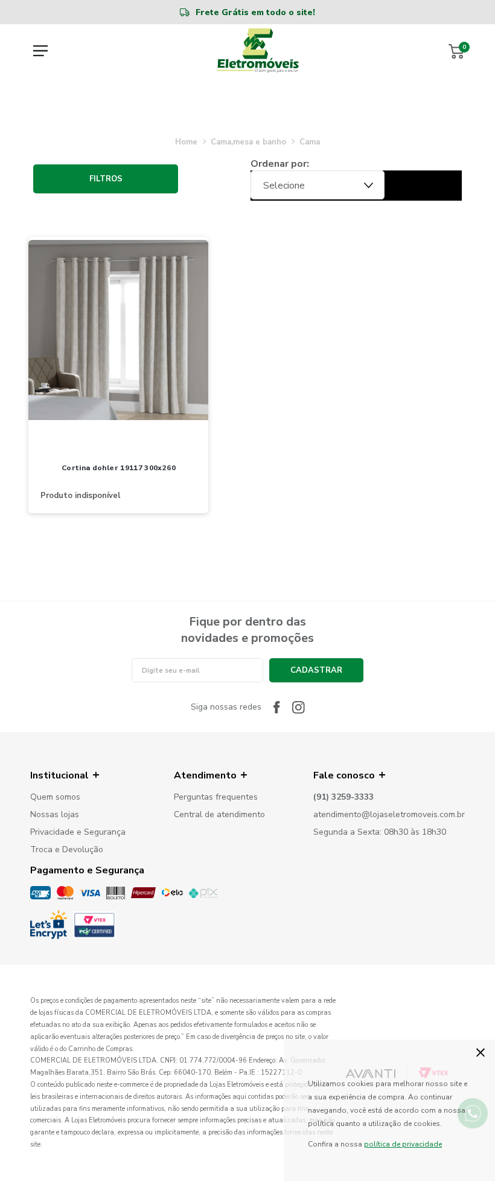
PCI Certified (94, 925)
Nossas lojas (54, 815)
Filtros (106, 178)
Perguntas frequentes (216, 797)
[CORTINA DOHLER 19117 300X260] (118, 332)
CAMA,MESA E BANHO (248, 142)
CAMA (309, 142)
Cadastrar (316, 670)
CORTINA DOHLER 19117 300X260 (119, 468)
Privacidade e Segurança (78, 832)
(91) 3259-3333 (343, 797)
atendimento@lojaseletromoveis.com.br (389, 815)
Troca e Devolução (66, 850)
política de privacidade (403, 1144)
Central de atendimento (219, 815)
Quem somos (55, 797)
